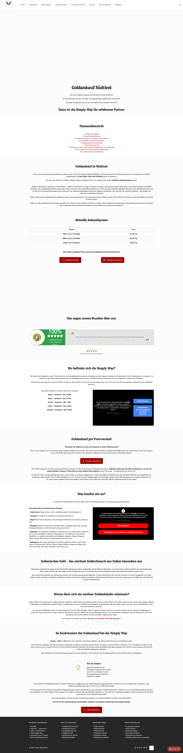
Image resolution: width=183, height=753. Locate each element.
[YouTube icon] (142, 748)
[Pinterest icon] (144, 748)
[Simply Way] (8, 5)
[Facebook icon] (137, 748)
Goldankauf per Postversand (92, 143)
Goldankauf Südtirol (92, 134)
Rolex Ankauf (130, 729)
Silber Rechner (99, 729)
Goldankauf (76, 174)
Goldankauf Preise (69, 729)
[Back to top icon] (151, 748)
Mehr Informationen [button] (113, 413)
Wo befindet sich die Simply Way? (92, 141)
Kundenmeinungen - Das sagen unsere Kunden (92, 138)
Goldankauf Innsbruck (70, 726)
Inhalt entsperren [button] (143, 401)
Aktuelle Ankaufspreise (92, 136)
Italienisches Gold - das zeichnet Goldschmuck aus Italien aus (92, 147)
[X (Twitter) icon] (140, 748)
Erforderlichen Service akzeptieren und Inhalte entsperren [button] (143, 411)
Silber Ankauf (99, 726)
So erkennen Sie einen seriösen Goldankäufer (92, 149)
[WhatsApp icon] (135, 748)
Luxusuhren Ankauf (133, 726)
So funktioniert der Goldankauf (92, 152)
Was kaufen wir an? (92, 145)
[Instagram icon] (146, 748)
